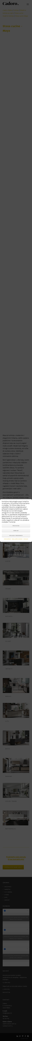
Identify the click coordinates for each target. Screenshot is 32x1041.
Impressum (25, 538)
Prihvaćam (16, 525)
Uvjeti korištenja (7, 538)
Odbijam (16, 530)
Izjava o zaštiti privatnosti (17, 538)
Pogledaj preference (16, 535)
